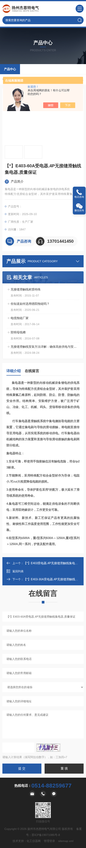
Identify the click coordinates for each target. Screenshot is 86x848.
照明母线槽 (18, 332)
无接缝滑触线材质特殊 (26, 289)
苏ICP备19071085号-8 (46, 835)
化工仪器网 (34, 841)
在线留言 (32, 371)
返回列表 (18, 571)
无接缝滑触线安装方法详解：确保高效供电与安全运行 (45, 346)
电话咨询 (79, 197)
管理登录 (49, 841)
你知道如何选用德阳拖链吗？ (30, 303)
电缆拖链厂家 (20, 318)
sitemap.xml (65, 841)
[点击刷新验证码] (48, 748)
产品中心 (10, 69)
